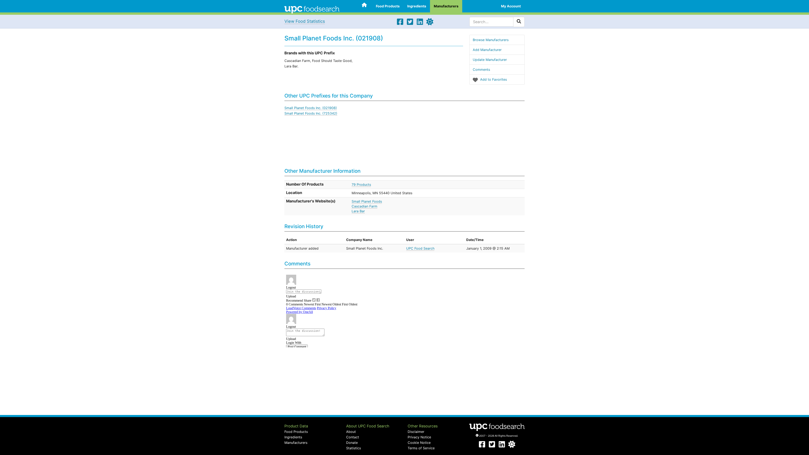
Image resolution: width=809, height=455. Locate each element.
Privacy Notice (419, 437)
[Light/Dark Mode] (429, 24)
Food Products (388, 6)
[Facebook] (400, 24)
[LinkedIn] (419, 24)
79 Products (361, 184)
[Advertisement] (456, 134)
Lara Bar (358, 211)
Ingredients (416, 6)
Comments (481, 69)
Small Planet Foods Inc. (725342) (310, 113)
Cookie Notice (419, 442)
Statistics (353, 448)
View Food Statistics (304, 21)
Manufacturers (446, 6)
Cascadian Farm (364, 206)
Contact (352, 437)
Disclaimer (416, 432)
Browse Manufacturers (491, 40)
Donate (352, 442)
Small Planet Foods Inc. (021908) (310, 108)
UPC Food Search (420, 248)
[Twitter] (410, 24)
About (351, 432)
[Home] (311, 9)
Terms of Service (421, 448)
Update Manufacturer (490, 60)
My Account (511, 6)
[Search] (519, 22)
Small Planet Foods (367, 201)
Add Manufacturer (487, 50)
